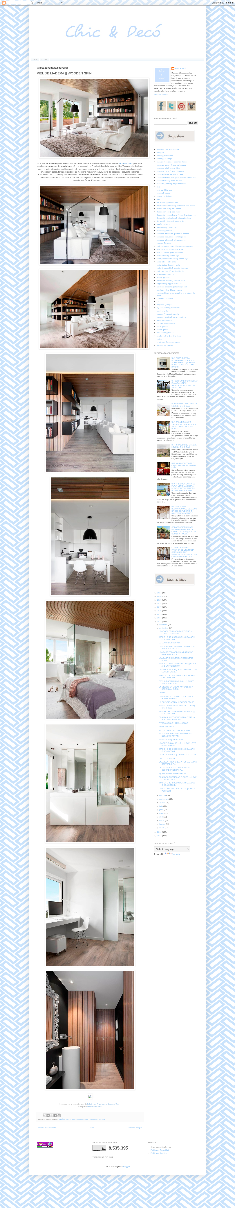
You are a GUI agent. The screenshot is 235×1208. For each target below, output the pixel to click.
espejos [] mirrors (164, 243)
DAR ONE (163, 693)
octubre (162, 795)
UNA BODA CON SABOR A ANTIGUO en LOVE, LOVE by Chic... (176, 632)
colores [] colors (163, 193)
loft (158, 301)
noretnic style (162, 311)
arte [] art (160, 152)
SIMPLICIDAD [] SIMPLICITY (171, 740)
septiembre (164, 799)
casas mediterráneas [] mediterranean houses (176, 177)
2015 (159, 614)
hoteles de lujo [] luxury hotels (169, 290)
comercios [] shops (164, 196)
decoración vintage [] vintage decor (172, 221)
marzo (162, 820)
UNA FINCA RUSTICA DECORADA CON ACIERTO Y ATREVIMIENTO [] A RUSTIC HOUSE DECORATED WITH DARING (184, 362)
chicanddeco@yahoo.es (161, 1147)
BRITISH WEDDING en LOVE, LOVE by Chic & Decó (184, 446)
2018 (159, 603)
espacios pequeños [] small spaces (171, 237)
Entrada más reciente (47, 1128)
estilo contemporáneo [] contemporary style (88, 1119)
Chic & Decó (180, 68)
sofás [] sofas (162, 326)
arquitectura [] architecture (168, 149)
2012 (159, 832)
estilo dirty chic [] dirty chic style (170, 249)
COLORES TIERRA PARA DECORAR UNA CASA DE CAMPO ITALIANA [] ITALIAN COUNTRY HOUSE (183, 530)
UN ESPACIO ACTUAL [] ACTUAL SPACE (176, 702)
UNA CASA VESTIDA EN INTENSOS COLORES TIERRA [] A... (174, 769)
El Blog (44, 59)
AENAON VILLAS (166, 727)
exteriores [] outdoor (165, 274)
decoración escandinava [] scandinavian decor (176, 215)
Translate (176, 854)
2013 (159, 621)
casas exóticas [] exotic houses (170, 174)
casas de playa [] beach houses (170, 171)
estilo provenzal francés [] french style (173, 259)
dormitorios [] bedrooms (166, 227)
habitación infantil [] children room (171, 281)
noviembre (164, 628)
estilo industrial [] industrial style (170, 252)
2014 (159, 618)
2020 (159, 596)
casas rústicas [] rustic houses (169, 181)
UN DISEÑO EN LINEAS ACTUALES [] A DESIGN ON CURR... (176, 688)
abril (161, 817)
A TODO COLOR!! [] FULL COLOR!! (174, 723)
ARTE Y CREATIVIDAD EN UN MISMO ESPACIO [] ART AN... (175, 735)
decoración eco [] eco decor (168, 212)
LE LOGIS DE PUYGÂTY (169, 643)
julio (161, 806)
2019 (159, 600)
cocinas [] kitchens (164, 190)
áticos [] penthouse (165, 345)
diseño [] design (65, 1119)
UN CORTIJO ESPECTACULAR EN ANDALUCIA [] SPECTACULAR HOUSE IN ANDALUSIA (184, 384)
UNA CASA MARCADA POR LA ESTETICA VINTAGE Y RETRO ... (176, 647)
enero (162, 828)
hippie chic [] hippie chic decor (169, 284)
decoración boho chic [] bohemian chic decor (176, 206)
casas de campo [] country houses (171, 165)
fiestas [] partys (163, 277)
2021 (159, 593)
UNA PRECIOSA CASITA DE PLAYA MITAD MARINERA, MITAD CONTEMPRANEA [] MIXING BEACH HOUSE (183, 487)
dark (158, 199)
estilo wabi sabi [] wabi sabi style (170, 271)
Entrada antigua (135, 1128)
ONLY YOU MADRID (167, 758)
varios (159, 339)
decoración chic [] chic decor (169, 209)
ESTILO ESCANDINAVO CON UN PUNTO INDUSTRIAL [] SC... (176, 682)
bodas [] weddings (164, 159)
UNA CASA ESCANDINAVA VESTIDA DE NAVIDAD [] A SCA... (176, 653)
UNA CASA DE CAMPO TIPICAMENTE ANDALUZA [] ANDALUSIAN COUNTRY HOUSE (183, 425)
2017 (159, 607)
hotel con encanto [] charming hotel (172, 287)
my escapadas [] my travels (168, 308)
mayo (161, 813)
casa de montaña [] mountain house (172, 162)
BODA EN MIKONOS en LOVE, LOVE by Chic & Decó (184, 405)
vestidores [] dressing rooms (168, 342)
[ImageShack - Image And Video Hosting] (90, 1098)
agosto (162, 802)
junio (161, 810)
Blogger (126, 1167)
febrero (162, 824)
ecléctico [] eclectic (164, 231)
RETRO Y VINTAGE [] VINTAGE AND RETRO (178, 755)
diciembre (163, 625)
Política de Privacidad (160, 1150)
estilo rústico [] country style (168, 265)
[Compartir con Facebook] (55, 1115)
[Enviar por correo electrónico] (45, 1115)
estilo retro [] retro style (166, 262)
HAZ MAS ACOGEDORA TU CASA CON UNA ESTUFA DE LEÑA (183, 465)
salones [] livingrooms (166, 323)
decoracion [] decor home (167, 202)
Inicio (35, 59)
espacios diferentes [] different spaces (173, 234)
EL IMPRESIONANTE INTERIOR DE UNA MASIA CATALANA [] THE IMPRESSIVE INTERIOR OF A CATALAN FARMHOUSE (184, 552)
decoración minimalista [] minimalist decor (174, 218)
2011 (159, 836)
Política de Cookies (159, 1153)
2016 (159, 611)
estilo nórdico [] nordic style (168, 256)
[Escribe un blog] (48, 1115)
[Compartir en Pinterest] (59, 1115)
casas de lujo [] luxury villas (168, 168)
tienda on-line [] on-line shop (169, 336)
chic (158, 187)
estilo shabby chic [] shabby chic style (172, 268)
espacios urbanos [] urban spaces (171, 240)
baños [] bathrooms (165, 156)
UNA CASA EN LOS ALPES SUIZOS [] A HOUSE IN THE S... (176, 697)
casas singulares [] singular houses (171, 184)
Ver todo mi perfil (161, 94)
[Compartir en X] (52, 1115)
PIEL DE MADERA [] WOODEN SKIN (174, 730)
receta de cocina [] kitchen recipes (171, 317)
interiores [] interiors (165, 298)
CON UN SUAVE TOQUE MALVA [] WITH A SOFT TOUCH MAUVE (177, 718)
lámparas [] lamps (164, 305)
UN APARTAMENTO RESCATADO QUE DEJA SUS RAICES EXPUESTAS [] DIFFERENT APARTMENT (184, 510)
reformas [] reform (164, 320)
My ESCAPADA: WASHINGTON (172, 773)
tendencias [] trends (165, 333)
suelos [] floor (162, 330)
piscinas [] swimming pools (168, 314)
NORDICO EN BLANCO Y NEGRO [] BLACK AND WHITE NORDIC (177, 665)
